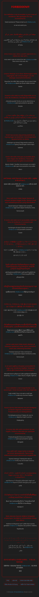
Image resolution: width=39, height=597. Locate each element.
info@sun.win (31, 22)
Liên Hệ (14, 580)
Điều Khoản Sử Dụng (11, 584)
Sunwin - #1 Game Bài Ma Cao (16, 592)
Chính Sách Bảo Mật (26, 580)
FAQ (8, 580)
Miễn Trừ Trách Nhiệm (27, 584)
